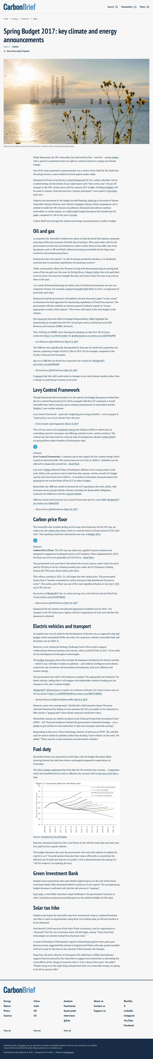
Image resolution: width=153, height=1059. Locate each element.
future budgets (106, 187)
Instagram (129, 1015)
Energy (14, 19)
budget (115, 157)
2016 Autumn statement (49, 769)
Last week (38, 894)
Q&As (67, 1020)
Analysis (68, 1001)
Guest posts (70, 1010)
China (37, 1001)
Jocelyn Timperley (23, 51)
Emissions (25, 19)
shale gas (92, 200)
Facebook (129, 1025)
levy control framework (73, 180)
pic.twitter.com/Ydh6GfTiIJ (46, 503)
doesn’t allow (93, 272)
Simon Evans (11, 51)
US (35, 1015)
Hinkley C (38, 408)
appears (39, 376)
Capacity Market (73, 493)
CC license (22, 1045)
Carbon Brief (108, 436)
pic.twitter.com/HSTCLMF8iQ (87, 693)
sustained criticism (67, 429)
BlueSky (128, 1001)
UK (35, 1010)
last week (90, 941)
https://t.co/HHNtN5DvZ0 (61, 693)
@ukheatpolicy (78, 335)
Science (8, 1015)
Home (6, 19)
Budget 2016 (94, 534)
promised (37, 480)
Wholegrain (69, 1052)
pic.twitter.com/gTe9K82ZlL (46, 364)
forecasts (42, 318)
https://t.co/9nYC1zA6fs (55, 335)
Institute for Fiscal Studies (54, 836)
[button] (112, 7)
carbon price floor (57, 530)
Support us (100, 1010)
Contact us (99, 1006)
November (112, 190)
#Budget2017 (98, 360)
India (36, 1006)
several (53, 490)
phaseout (77, 608)
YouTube (128, 1020)
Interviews (69, 1015)
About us (98, 1001)
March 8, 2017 (71, 341)
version (73, 215)
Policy (7, 1010)
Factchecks (69, 1006)
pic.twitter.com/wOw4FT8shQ (51, 597)
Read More (74, 463)
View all (7, 1030)
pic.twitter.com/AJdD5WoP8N (101, 335)
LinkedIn (128, 1010)
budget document (96, 397)
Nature (7, 1006)
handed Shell (81, 288)
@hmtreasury (53, 690)
